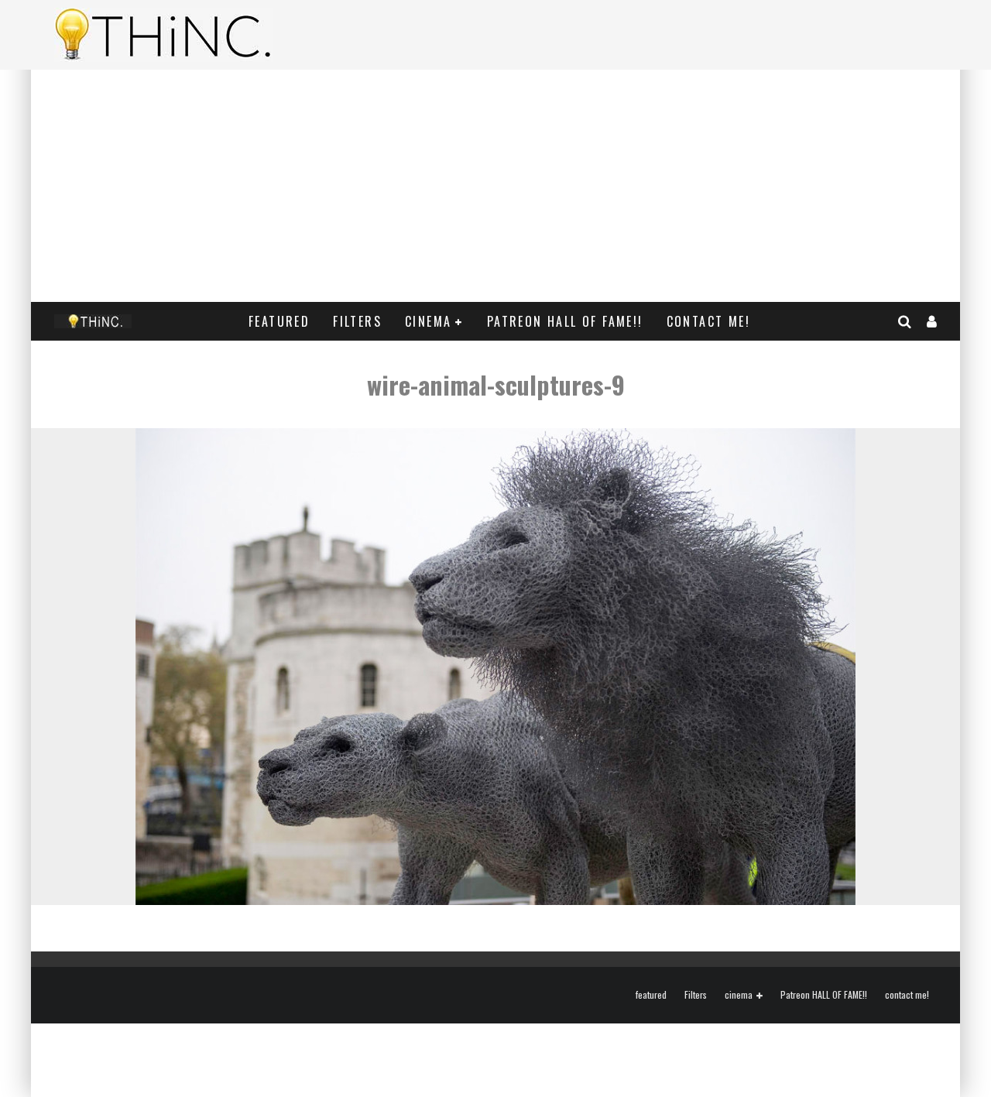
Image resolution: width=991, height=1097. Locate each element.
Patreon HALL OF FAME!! (565, 321)
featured (279, 321)
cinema (428, 321)
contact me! (708, 321)
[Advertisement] (495, 185)
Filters (357, 321)
